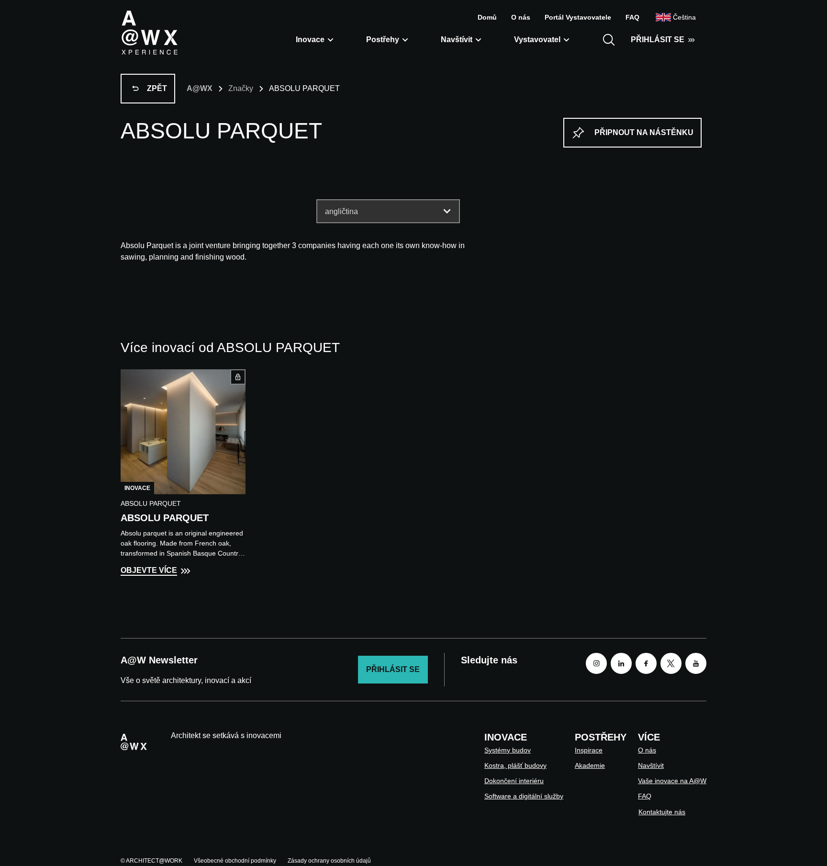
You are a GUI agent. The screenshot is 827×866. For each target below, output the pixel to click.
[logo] (149, 32)
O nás (520, 17)
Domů (487, 17)
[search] (608, 39)
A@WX (199, 88)
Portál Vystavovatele (578, 17)
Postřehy (382, 39)
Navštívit (456, 39)
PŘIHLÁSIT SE (657, 39)
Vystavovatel (537, 39)
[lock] (238, 377)
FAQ (632, 17)
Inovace (310, 39)
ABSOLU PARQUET (165, 518)
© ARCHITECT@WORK (151, 860)
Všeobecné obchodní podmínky (235, 860)
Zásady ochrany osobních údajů (329, 860)
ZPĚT (157, 88)
